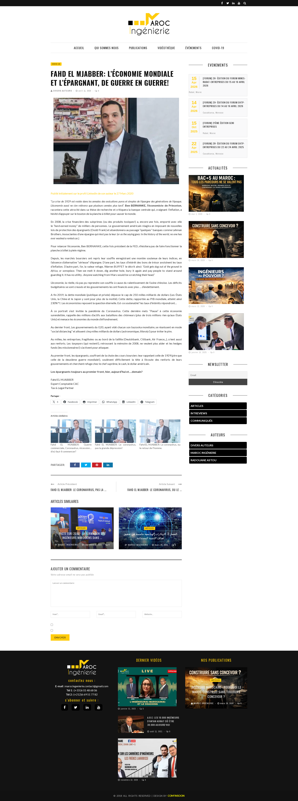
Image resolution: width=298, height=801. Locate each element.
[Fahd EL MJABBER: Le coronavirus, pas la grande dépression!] (115, 431)
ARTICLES (197, 405)
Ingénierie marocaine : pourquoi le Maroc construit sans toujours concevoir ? (216, 692)
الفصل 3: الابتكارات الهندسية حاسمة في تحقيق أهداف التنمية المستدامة (150, 536)
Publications (138, 48)
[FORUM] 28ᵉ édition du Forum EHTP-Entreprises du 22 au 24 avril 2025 (224, 145)
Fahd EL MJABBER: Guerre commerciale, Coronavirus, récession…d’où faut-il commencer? (71, 448)
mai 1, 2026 (197, 214)
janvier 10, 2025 (199, 352)
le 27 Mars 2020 (123, 193)
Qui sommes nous (107, 48)
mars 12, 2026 (198, 306)
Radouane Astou (203, 460)
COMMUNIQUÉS (201, 420)
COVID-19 (218, 48)
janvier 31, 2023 (128, 708)
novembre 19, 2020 (130, 780)
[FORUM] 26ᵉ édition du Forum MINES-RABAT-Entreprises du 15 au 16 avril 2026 (224, 81)
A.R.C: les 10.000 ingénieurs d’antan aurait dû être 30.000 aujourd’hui (163, 721)
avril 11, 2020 (85, 90)
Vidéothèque (166, 48)
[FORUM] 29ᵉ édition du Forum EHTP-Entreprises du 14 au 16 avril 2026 (224, 104)
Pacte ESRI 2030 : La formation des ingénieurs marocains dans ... (82, 536)
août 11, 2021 (156, 731)
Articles (81, 528)
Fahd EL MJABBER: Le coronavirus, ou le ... (154, 490)
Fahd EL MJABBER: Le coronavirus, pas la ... (78, 490)
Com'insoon (176, 795)
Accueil (79, 48)
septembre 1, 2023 (93, 544)
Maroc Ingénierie (68, 544)
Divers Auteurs (62, 90)
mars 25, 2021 (162, 545)
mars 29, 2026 (198, 260)
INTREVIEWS (199, 413)
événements (193, 48)
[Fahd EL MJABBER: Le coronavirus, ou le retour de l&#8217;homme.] (160, 431)
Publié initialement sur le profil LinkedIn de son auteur (82, 193)
